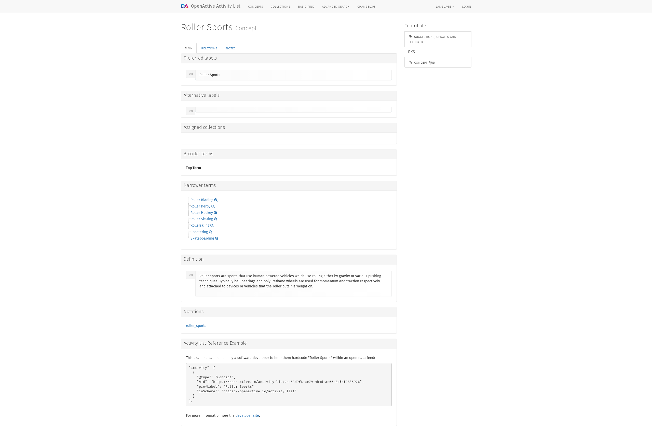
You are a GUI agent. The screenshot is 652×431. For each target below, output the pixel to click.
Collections (280, 6)
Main (189, 48)
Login (466, 6)
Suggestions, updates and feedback (432, 39)
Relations (209, 48)
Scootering (199, 232)
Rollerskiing (200, 225)
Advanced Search (336, 6)
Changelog (366, 6)
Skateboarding (202, 238)
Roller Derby (200, 206)
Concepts (255, 6)
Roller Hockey (202, 213)
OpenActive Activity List (215, 6)
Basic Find (306, 6)
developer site (247, 416)
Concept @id (424, 62)
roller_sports (196, 326)
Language (444, 6)
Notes (231, 48)
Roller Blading (202, 200)
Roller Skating (202, 219)
